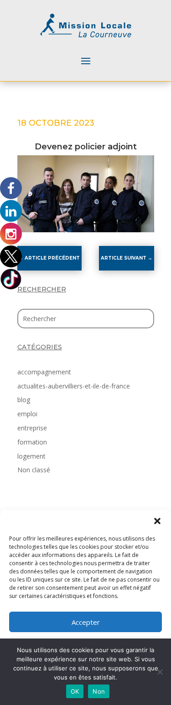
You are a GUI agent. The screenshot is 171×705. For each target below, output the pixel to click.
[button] (157, 521)
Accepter (86, 622)
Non (99, 691)
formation (32, 442)
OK (75, 691)
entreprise (32, 428)
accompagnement (44, 372)
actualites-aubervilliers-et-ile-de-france (73, 386)
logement (31, 456)
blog (23, 399)
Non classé (33, 469)
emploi (27, 413)
